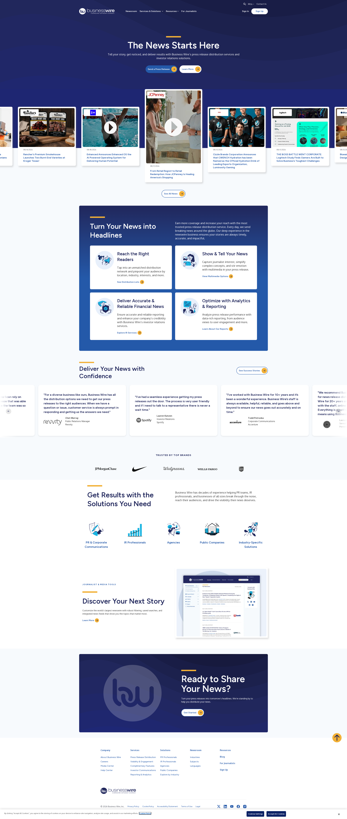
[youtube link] (231, 806)
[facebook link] (238, 806)
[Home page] (97, 11)
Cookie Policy (145, 813)
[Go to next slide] (338, 411)
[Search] (244, 4)
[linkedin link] (225, 806)
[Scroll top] (337, 737)
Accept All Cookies (276, 814)
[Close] (339, 814)
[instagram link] (244, 806)
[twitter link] (218, 806)
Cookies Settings (255, 814)
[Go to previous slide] (8, 411)
